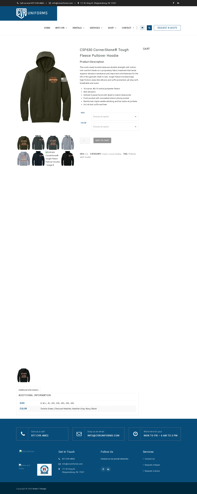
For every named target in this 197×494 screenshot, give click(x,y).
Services (95, 28)
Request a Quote (152, 471)
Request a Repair (152, 465)
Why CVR (60, 28)
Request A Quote (167, 27)
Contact (126, 28)
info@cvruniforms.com (62, 3)
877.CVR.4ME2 (37, 3)
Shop (111, 28)
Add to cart (102, 140)
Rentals (77, 28)
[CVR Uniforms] (32, 13)
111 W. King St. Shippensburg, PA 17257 (98, 3)
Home (47, 28)
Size (83, 113)
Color (83, 123)
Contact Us (150, 459)
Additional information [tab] (28, 390)
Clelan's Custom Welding (111, 154)
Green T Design (39, 489)
